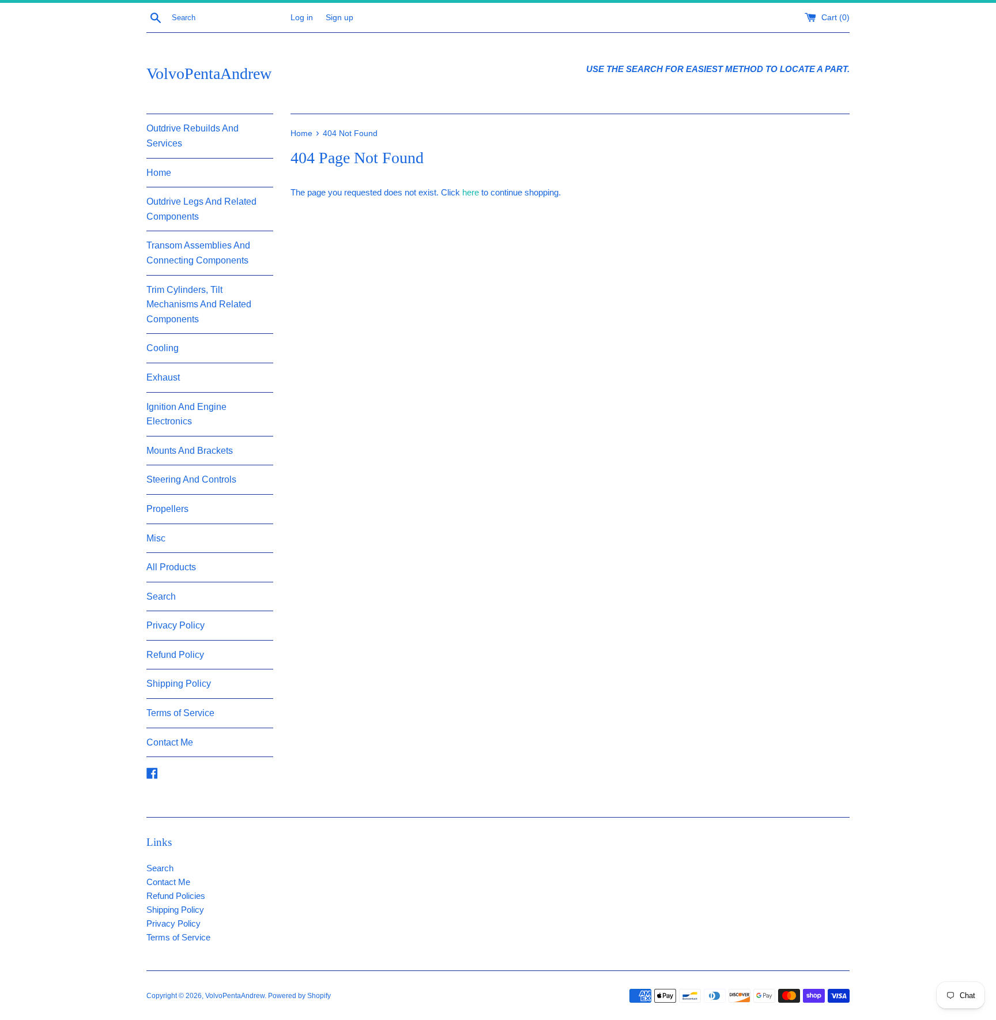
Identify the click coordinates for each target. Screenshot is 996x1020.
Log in (301, 17)
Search (161, 596)
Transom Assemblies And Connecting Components (198, 252)
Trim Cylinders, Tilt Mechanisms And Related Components (198, 304)
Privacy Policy (175, 625)
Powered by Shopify (299, 996)
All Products (171, 567)
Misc (155, 538)
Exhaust (163, 377)
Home (158, 173)
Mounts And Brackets (189, 451)
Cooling (162, 348)
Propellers (167, 509)
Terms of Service (180, 713)
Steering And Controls (191, 479)
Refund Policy (175, 655)
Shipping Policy (178, 683)
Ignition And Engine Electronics (186, 414)
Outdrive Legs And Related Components (201, 209)
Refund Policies (175, 896)
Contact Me (169, 742)
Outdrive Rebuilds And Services (192, 135)
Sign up (339, 17)
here (470, 192)
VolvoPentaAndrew (208, 73)
